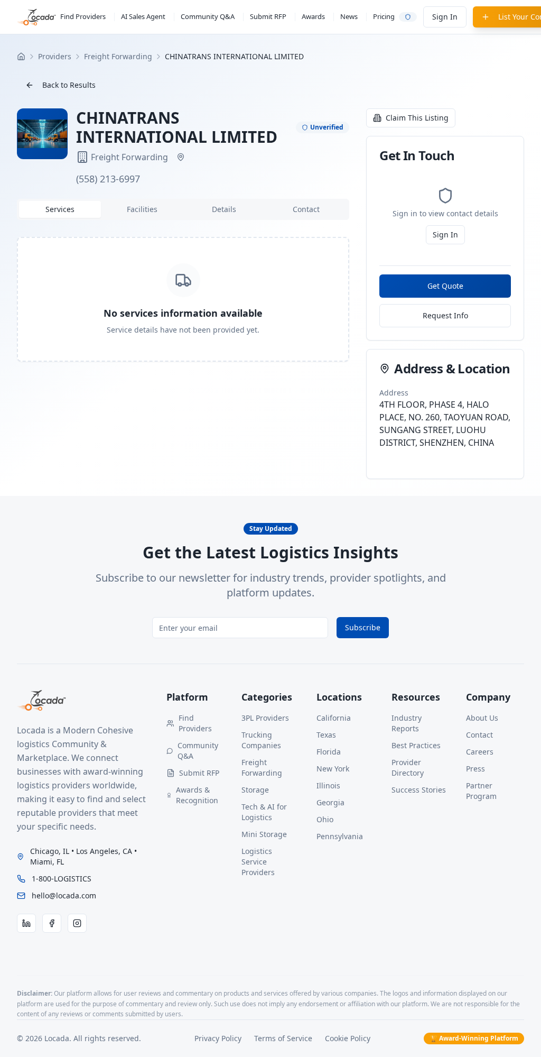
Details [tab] (224, 209)
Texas (326, 735)
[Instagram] (77, 923)
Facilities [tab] (142, 209)
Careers (479, 752)
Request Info (445, 315)
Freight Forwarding (261, 767)
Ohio (324, 819)
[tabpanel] (183, 299)
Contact (479, 735)
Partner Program (481, 790)
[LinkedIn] (26, 923)
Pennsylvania (339, 836)
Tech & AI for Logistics (264, 812)
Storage (255, 790)
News (349, 16)
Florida (328, 752)
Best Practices (416, 745)
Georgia (330, 802)
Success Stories (418, 790)
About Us (482, 718)
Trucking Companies (261, 740)
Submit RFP (268, 16)
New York (332, 769)
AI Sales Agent (143, 16)
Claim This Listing (417, 118)
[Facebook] (51, 923)
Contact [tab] (306, 209)
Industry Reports (406, 723)
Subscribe (362, 627)
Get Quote (445, 286)
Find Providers (83, 16)
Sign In (445, 17)
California (333, 718)
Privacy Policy (217, 1038)
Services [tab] (59, 209)
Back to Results (69, 85)
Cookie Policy (347, 1038)
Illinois (328, 785)
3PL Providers (265, 718)
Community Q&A (208, 16)
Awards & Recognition (197, 795)
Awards (313, 16)
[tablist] (183, 209)
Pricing (384, 16)
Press (475, 769)
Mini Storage (264, 834)
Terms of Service (283, 1038)
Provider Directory (407, 767)
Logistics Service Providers (258, 861)
